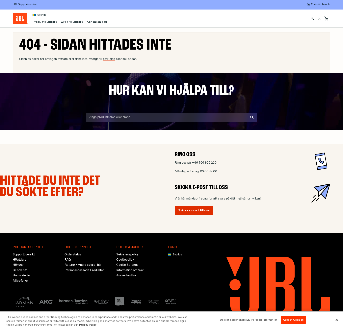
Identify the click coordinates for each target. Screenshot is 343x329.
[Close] (336, 320)
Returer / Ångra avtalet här (83, 265)
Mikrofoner (20, 280)
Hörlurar (18, 265)
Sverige (41, 15)
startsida (109, 59)
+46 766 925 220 (204, 162)
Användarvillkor (126, 275)
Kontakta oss (97, 22)
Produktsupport (45, 22)
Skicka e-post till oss (194, 210)
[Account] (319, 18)
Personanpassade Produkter (84, 270)
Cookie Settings (127, 265)
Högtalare (19, 259)
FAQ (68, 259)
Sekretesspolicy (127, 254)
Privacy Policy (87, 325)
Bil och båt (20, 270)
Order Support (72, 22)
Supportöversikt (24, 254)
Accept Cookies (293, 319)
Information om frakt (130, 270)
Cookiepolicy (125, 259)
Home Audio (21, 275)
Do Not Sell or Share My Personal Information (248, 319)
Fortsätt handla (320, 4)
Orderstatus (73, 254)
